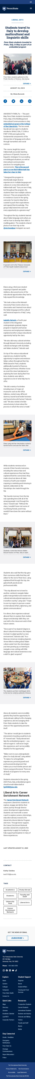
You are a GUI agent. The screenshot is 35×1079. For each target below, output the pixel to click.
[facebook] (5, 101)
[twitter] (13, 101)
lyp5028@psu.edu (10, 787)
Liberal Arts (17, 20)
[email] (30, 101)
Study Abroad (24, 890)
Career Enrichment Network (17, 800)
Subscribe (16, 938)
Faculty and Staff (25, 896)
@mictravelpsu (9, 228)
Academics (10, 890)
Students (10, 896)
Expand (26, 84)
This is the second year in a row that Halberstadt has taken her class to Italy (17, 169)
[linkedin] (21, 101)
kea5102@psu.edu (10, 874)
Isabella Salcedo (10, 320)
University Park (10, 902)
